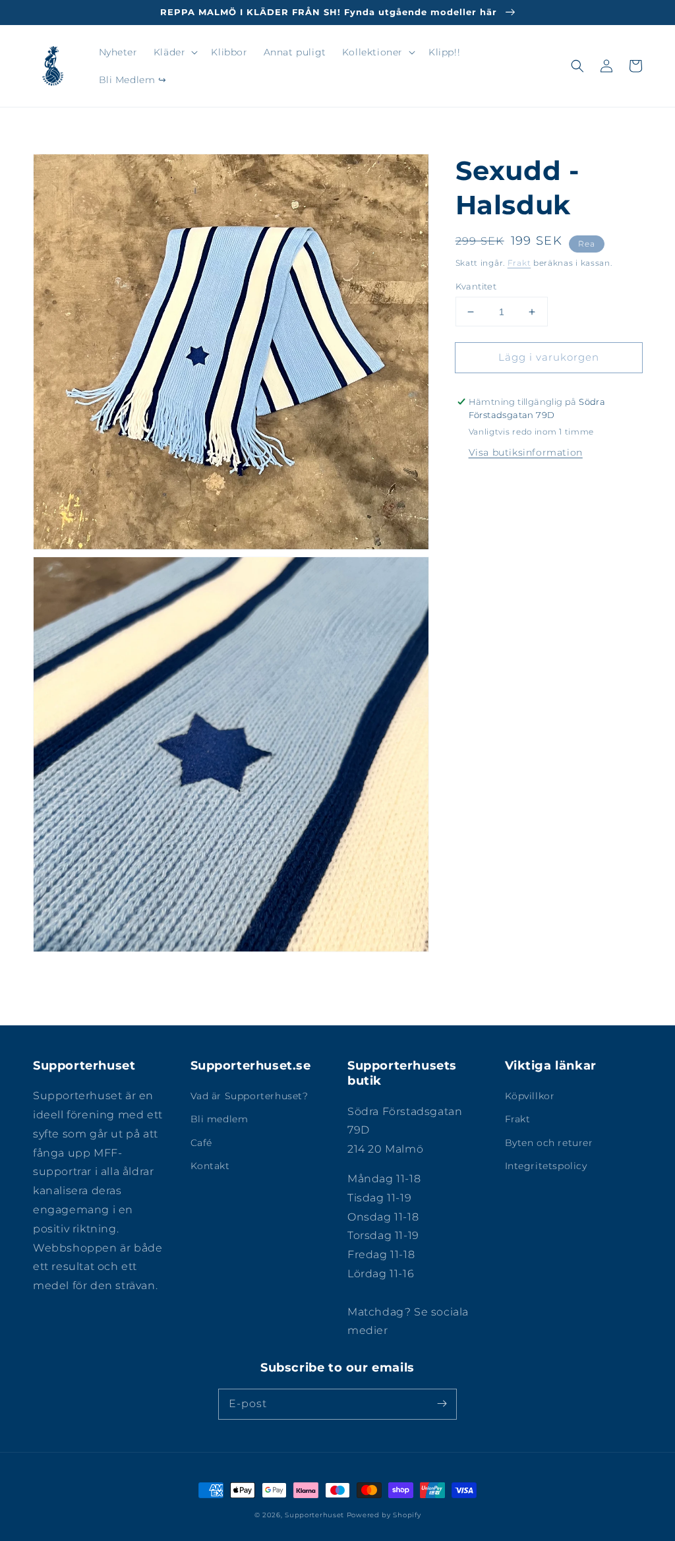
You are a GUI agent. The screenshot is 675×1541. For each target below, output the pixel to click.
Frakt (519, 263)
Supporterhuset (314, 1515)
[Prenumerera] (441, 1403)
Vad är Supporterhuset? (249, 1096)
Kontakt (210, 1166)
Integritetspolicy (546, 1166)
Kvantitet (476, 286)
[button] (175, 52)
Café (201, 1143)
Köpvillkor (530, 1096)
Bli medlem (220, 1119)
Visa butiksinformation (526, 452)
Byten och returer (549, 1143)
